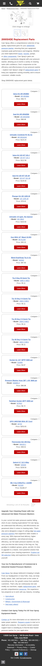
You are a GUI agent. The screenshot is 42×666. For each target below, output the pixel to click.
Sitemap (33, 650)
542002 (21, 260)
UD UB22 (20, 219)
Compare (36, 501)
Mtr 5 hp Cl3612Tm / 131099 (21, 483)
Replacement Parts (13, 8)
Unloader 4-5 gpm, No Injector (21, 217)
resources (22, 589)
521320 (20, 485)
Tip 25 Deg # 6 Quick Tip (21, 319)
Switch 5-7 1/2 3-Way (21, 462)
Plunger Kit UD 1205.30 (21, 196)
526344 (23, 465)
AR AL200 (22, 240)
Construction (10, 599)
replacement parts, (30, 586)
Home (3, 8)
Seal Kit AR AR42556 (21, 114)
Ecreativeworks (25, 658)
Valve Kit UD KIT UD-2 (21, 155)
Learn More (21, 104)
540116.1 (22, 444)
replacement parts (31, 70)
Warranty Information (15, 645)
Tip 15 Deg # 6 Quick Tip (21, 299)
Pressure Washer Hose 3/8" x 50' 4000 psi (21, 381)
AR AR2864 (25, 96)
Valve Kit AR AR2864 (21, 94)
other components (10, 56)
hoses (20, 54)
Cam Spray (5, 573)
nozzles (26, 54)
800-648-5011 (33, 640)
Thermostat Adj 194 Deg (21, 442)
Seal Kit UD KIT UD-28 (21, 176)
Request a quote (24, 622)
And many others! (11, 604)
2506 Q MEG (24, 322)
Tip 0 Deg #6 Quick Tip (21, 278)
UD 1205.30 (24, 199)
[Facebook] (25, 654)
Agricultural (9, 596)
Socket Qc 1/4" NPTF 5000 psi (21, 360)
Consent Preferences (20, 650)
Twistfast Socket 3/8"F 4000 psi (21, 401)
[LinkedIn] (21, 654)
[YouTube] (16, 654)
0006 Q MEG (24, 281)
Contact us (5, 620)
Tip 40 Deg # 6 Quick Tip (21, 340)
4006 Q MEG (24, 342)
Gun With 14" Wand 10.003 (21, 237)
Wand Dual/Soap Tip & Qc (21, 258)
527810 (19, 403)
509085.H (16, 383)
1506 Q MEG (24, 301)
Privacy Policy (22, 647)
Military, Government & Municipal (17, 602)
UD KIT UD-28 (25, 178)
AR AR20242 (22, 137)
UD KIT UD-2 (25, 158)
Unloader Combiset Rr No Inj (21, 135)
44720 (19, 424)
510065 (20, 363)
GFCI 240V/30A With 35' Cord (21, 421)
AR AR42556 (24, 117)
